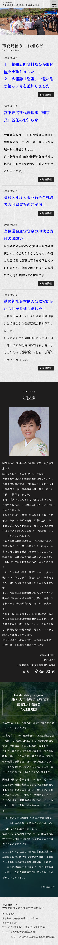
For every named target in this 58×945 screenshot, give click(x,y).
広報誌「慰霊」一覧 (29, 78)
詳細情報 (46, 94)
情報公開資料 (23, 64)
